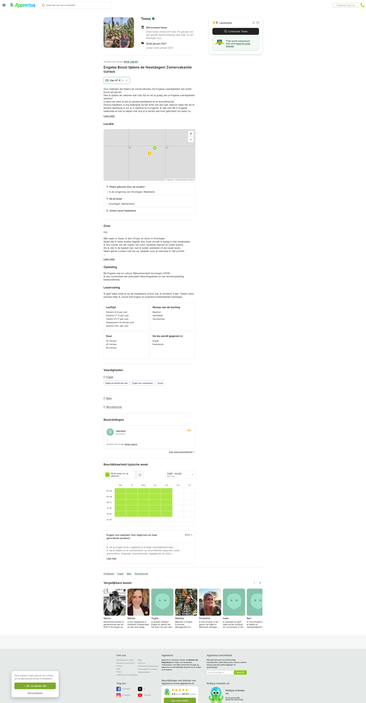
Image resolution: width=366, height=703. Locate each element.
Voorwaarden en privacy (147, 669)
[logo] (24, 5)
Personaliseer (35, 692)
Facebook (126, 689)
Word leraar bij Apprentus (148, 666)
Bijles (109, 398)
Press (118, 672)
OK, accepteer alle (36, 685)
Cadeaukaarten (144, 672)
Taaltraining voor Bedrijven (127, 675)
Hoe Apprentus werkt (124, 660)
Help (118, 669)
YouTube (147, 695)
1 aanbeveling (225, 22)
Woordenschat (114, 406)
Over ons (141, 663)
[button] (258, 23)
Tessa (146, 18)
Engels (109, 377)
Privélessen (109, 573)
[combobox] (76, 5)
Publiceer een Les (346, 5)
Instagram (126, 695)
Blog (140, 660)
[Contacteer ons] (363, 5)
